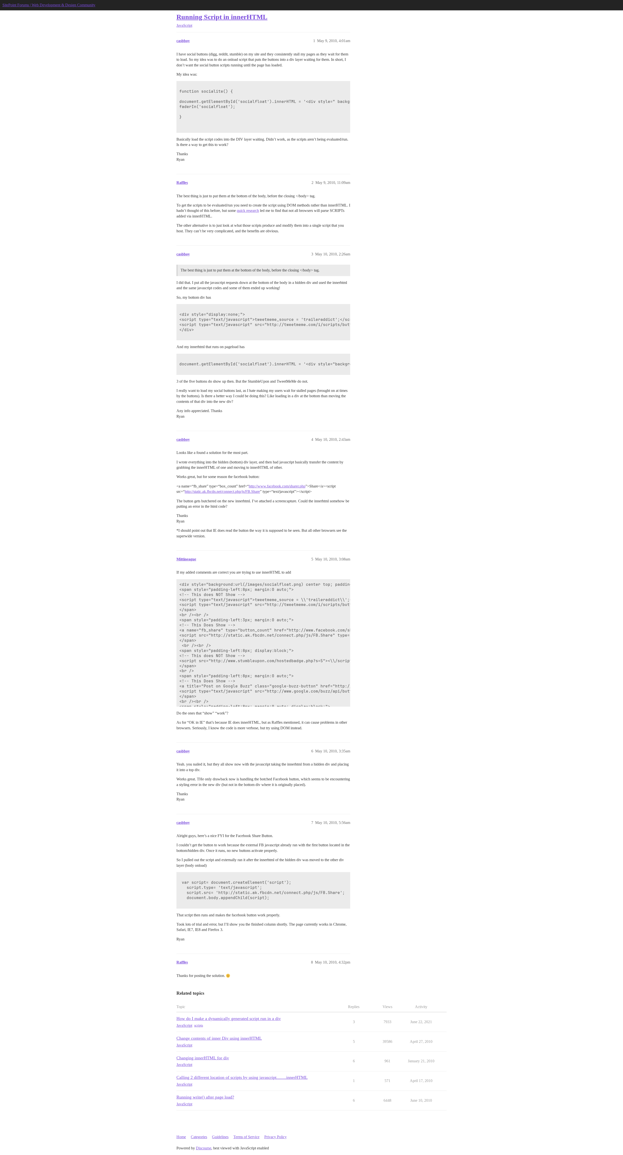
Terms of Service (246, 1137)
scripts (198, 1025)
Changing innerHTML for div (202, 1058)
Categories (199, 1137)
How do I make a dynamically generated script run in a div (228, 1018)
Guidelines (220, 1137)
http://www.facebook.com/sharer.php (277, 486)
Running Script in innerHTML (221, 17)
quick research (248, 210)
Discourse (203, 1148)
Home (181, 1137)
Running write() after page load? (205, 1097)
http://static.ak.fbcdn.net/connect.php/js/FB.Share (222, 491)
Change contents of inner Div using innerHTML (219, 1038)
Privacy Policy (275, 1137)
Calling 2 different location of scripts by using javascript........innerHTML (242, 1077)
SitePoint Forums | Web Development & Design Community (48, 5)
